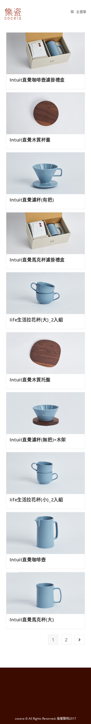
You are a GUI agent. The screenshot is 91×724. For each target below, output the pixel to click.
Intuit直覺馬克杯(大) (32, 620)
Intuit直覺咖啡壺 (28, 560)
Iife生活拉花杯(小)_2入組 (36, 500)
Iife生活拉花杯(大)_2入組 (36, 320)
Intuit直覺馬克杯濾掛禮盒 (37, 260)
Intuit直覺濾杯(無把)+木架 (38, 440)
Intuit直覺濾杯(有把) (32, 200)
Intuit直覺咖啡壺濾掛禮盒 (37, 80)
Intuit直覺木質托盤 (30, 380)
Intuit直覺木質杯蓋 (30, 140)
